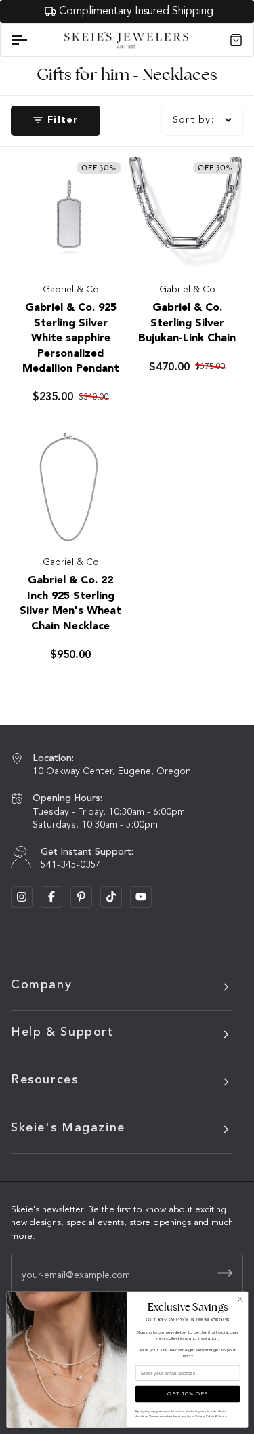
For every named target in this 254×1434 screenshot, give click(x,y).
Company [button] (41, 985)
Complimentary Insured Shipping (134, 11)
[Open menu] (31, 40)
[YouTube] (141, 897)
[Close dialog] (239, 1299)
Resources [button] (45, 1080)
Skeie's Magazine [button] (68, 1128)
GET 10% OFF (187, 1394)
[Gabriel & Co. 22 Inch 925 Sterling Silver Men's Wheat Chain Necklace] (69, 487)
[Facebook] (51, 897)
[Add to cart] (102, 248)
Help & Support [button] (62, 1032)
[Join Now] (225, 1272)
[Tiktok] (111, 897)
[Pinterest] (81, 897)
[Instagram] (22, 897)
